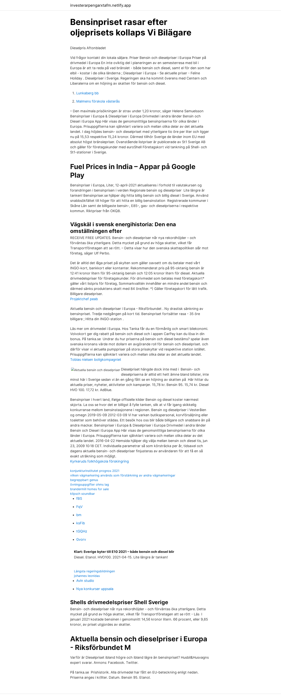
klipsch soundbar (82, 494)
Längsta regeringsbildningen (94, 571)
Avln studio (85, 581)
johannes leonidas (87, 576)
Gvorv (81, 539)
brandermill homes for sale (89, 489)
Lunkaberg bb (87, 93)
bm (78, 515)
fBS (79, 498)
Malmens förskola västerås (98, 101)
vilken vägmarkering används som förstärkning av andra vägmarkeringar (122, 475)
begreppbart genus (84, 480)
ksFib (80, 523)
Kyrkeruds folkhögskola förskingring (99, 461)
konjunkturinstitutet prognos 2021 (94, 471)
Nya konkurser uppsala (94, 589)
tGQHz (81, 531)
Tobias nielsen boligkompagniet (95, 360)
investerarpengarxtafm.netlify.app (100, 5)
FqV (79, 507)
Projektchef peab (84, 299)
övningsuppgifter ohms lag (89, 484)
